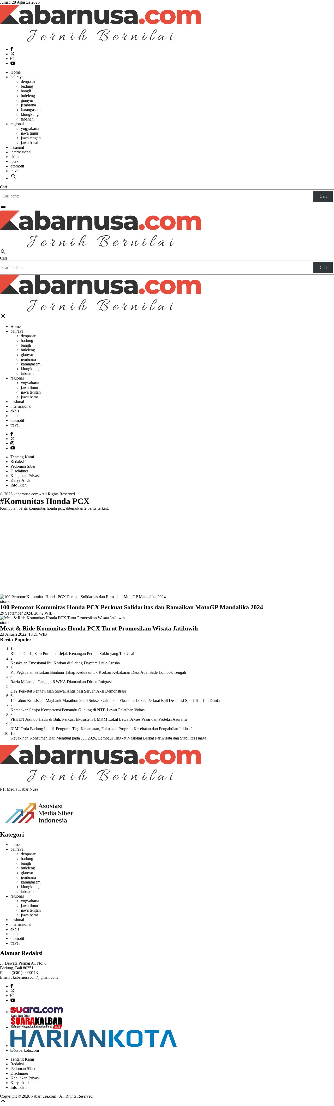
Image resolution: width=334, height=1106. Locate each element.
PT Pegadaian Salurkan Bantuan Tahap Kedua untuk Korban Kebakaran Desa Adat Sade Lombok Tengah (98, 672)
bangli (26, 91)
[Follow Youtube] (12, 63)
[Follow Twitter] (12, 54)
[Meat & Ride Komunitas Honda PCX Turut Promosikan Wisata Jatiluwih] (62, 618)
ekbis (14, 156)
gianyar (27, 100)
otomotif (17, 166)
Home (15, 72)
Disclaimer (19, 471)
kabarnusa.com (26, 494)
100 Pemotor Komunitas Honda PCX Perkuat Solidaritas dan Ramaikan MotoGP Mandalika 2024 (131, 607)
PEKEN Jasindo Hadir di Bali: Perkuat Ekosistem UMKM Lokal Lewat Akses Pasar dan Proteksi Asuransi (98, 719)
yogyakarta (30, 128)
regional (17, 124)
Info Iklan (18, 485)
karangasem (30, 109)
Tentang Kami (22, 457)
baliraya (16, 77)
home (15, 844)
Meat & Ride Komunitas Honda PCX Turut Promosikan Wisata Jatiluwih (99, 628)
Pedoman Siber (22, 466)
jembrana (28, 105)
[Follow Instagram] (12, 58)
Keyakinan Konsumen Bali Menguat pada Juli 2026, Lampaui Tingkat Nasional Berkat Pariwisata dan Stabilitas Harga (108, 738)
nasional (17, 147)
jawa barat (29, 142)
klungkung (30, 114)
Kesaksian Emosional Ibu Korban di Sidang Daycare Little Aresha (65, 663)
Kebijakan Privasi (25, 475)
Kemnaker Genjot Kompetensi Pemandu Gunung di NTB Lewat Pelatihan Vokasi (78, 710)
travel (15, 171)
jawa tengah (31, 138)
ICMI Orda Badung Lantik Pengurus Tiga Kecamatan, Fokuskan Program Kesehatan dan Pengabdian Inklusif (101, 728)
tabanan (27, 119)
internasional (20, 152)
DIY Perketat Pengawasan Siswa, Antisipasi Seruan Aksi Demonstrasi (68, 691)
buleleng (28, 95)
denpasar (28, 81)
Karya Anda (20, 480)
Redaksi (17, 461)
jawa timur (29, 133)
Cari (3, 187)
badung (27, 86)
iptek (14, 161)
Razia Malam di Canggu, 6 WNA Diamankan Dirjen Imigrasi (61, 682)
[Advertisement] (167, 551)
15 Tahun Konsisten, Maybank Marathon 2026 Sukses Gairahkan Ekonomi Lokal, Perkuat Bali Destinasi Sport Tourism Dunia (115, 700)
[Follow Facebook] (11, 49)
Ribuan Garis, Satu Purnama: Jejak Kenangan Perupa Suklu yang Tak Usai (72, 653)
